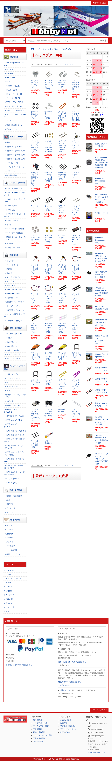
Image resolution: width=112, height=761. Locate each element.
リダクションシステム (15, 110)
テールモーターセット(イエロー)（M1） (48, 298)
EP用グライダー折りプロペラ (14, 440)
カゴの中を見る (100, 3)
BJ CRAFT (10, 69)
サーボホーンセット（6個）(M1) (35, 444)
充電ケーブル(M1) (48, 442)
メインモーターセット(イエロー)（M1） (62, 269)
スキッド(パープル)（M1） (35, 382)
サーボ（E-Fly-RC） (14, 277)
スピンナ (9, 401)
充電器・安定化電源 (14, 496)
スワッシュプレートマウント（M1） (62, 209)
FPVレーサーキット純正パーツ (15, 194)
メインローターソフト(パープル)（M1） (62, 327)
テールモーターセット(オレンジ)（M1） (76, 269)
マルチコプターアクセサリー (15, 200)
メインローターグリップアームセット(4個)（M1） (34, 146)
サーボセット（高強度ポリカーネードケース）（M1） (34, 178)
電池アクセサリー (13, 358)
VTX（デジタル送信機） (16, 229)
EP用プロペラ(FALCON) (16, 431)
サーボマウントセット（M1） (48, 115)
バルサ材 (9, 542)
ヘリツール (10, 171)
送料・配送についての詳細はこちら (72, 662)
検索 (104, 40)
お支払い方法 (65, 720)
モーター (9, 382)
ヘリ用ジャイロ (12, 163)
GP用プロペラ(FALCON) (11, 410)
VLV (8, 82)
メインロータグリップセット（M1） (62, 83)
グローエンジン (12, 374)
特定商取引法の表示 (68, 726)
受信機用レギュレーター (16, 310)
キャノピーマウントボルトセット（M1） (75, 210)
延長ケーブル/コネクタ (15, 302)
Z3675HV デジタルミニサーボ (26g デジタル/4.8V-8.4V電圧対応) (101, 459)
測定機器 (9, 504)
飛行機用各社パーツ (14, 125)
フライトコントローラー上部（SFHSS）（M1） (36, 414)
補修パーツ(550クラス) (15, 159)
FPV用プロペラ (12, 221)
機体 (8, 142)
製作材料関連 (14, 520)
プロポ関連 (13, 255)
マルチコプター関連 (17, 183)
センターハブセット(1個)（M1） (34, 83)
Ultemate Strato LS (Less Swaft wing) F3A (101, 322)
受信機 (9, 273)
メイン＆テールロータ (15, 167)
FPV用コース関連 (13, 248)
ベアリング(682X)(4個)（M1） (35, 237)
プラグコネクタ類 (13, 354)
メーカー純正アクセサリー (15, 315)
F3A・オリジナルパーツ (15, 106)
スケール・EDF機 (13, 98)
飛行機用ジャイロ (13, 298)
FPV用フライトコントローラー (15, 215)
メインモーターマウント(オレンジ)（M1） (62, 116)
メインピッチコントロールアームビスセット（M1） (62, 146)
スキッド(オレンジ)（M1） (76, 355)
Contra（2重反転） (14, 86)
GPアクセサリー (12, 479)
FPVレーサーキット (14, 188)
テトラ (8, 583)
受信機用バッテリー (14, 342)
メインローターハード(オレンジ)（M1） (62, 298)
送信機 (9, 269)
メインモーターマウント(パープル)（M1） (76, 384)
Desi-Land (10, 78)
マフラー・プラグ (13, 386)
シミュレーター (12, 512)
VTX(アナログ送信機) (14, 233)
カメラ (9, 225)
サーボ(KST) (11, 285)
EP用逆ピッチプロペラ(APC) (14, 460)
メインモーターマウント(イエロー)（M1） (62, 384)
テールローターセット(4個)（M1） (62, 175)
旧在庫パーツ (11, 129)
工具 (8, 500)
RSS (62, 732)
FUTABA (9, 73)
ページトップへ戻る (99, 710)
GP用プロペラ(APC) (14, 405)
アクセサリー (11, 508)
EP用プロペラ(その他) (15, 435)
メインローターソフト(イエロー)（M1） (76, 327)
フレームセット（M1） (48, 208)
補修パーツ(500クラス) (15, 155)
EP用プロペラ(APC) (14, 420)
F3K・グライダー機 (14, 94)
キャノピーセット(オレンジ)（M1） (35, 356)
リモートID (10, 261)
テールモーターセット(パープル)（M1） (35, 298)
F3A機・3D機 (11, 90)
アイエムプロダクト (13, 578)
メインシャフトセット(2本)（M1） (76, 412)
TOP (32, 49)
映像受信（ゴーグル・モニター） (15, 238)
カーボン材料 (11, 550)
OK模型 (9, 591)
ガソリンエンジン (13, 378)
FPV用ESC (10, 210)
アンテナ (9, 244)
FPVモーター (11, 206)
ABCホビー (10, 599)
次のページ (68, 64)
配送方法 (63, 723)
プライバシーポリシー (69, 729)
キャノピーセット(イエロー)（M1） (62, 356)
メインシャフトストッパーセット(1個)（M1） (76, 116)
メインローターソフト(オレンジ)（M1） (48, 327)
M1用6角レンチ (62, 410)
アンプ (9, 391)
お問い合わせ (65, 685)
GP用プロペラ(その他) (15, 416)
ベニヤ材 (9, 538)
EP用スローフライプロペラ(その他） (14, 453)
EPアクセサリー (12, 483)
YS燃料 (9, 338)
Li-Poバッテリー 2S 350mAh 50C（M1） (76, 239)
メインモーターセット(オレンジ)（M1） (35, 269)
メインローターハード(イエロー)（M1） (35, 327)
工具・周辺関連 (15, 490)
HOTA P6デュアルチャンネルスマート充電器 (101, 274)
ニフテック (10, 607)
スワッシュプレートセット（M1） (75, 144)
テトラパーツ (11, 121)
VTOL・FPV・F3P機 (14, 102)
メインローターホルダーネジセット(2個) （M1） (76, 85)
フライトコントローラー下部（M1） (48, 412)
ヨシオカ (9, 603)
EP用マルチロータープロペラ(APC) (14, 466)
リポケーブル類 (12, 350)
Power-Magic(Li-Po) (14, 334)
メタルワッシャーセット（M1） (48, 238)
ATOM (67, 732)
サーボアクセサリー (14, 306)
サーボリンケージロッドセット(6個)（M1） (48, 176)
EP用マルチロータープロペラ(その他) (14, 473)
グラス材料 (10, 546)
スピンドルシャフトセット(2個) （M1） (49, 84)
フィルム (9, 530)
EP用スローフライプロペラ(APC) (14, 447)
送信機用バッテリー (14, 346)
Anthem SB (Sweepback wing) (100, 180)
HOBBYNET (10, 570)
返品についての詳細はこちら (69, 682)
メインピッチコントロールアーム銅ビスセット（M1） (48, 146)
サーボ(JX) (10, 281)
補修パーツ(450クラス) (15, 151)
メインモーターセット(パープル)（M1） (48, 269)
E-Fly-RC (9, 574)
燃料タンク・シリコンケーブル (15, 396)
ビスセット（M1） (62, 236)
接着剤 (9, 526)
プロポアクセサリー (14, 321)
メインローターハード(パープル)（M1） (76, 298)
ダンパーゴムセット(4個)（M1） (34, 115)
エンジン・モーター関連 (14, 367)
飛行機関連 (13, 57)
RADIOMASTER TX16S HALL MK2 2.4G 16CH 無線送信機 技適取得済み (102, 163)
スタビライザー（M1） (75, 174)
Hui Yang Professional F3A (14, 64)
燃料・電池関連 (15, 328)
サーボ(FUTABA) (13, 294)
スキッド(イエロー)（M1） (48, 382)
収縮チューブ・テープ (15, 554)
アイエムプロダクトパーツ (15, 116)
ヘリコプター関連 (44, 49)
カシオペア (10, 595)
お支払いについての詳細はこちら (19, 665)
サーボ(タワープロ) (14, 290)
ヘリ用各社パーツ (13, 175)
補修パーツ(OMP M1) (62, 49)
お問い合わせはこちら (96, 753)
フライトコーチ (12, 265)
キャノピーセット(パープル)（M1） (48, 356)
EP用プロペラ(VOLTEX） (11, 425)
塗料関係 (9, 534)
